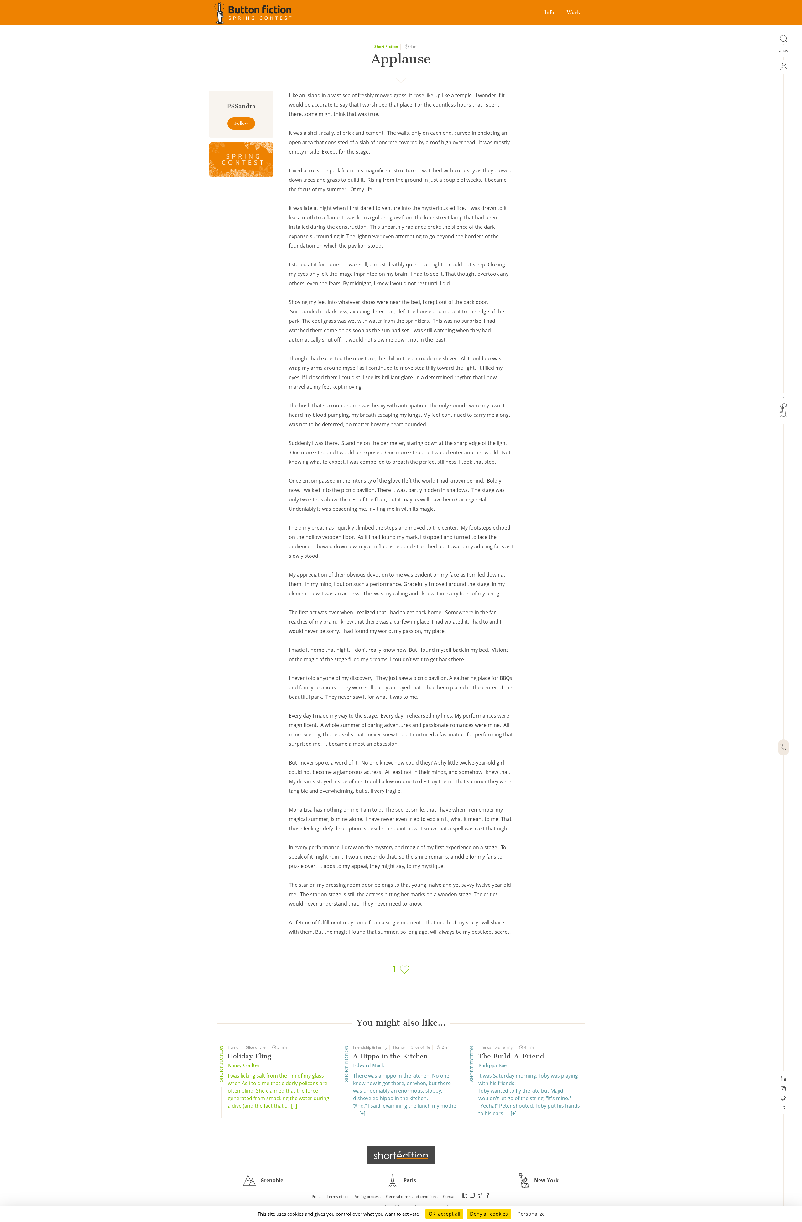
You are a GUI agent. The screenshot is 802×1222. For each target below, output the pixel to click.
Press (316, 1196)
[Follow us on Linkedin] (783, 1079)
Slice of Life (256, 1047)
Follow (241, 123)
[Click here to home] (401, 1155)
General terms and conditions (412, 1196)
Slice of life (420, 1047)
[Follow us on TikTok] (783, 1099)
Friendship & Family (370, 1047)
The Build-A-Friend (511, 1056)
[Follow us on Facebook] (783, 1109)
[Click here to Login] (783, 67)
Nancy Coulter (244, 1065)
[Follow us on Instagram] (783, 1089)
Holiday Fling (249, 1056)
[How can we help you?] (783, 748)
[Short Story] (241, 159)
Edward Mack (368, 1065)
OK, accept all (444, 1213)
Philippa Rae (492, 1065)
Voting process (368, 1196)
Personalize (531, 1213)
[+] (294, 1105)
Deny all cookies (489, 1213)
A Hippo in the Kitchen (390, 1056)
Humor (234, 1047)
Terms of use (338, 1196)
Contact (449, 1196)
